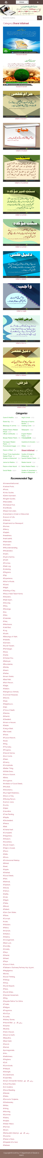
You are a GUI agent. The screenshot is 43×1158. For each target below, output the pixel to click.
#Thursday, (7, 747)
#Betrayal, (7, 661)
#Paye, (5, 961)
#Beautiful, (7, 1038)
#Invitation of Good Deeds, (13, 784)
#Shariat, (6, 955)
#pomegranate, (8, 1050)
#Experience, (8, 578)
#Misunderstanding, (10, 548)
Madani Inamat (26, 462)
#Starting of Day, (9, 591)
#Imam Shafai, (8, 676)
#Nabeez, (6, 1145)
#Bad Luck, (7, 943)
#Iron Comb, (7, 756)
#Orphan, (6, 1026)
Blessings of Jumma (9, 425)
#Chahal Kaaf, (8, 830)
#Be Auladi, (7, 732)
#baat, (5, 866)
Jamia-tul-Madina (9, 462)
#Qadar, (6, 725)
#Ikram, (6, 1130)
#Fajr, (5, 575)
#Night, (5, 587)
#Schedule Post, (9, 505)
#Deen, (5, 759)
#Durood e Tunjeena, (10, 1099)
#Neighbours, (8, 704)
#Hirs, (5, 1053)
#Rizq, (5, 606)
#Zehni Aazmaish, (9, 496)
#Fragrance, (7, 1010)
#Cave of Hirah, (8, 964)
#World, (6, 888)
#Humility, (6, 946)
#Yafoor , (6, 891)
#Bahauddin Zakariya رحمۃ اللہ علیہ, (16, 1133)
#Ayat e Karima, (9, 557)
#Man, (5, 615)
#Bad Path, (7, 679)
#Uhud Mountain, (9, 1084)
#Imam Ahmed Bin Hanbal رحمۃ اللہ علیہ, (18, 1081)
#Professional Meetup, (11, 860)
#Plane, (5, 915)
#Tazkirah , (7, 885)
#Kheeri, (6, 958)
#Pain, (5, 879)
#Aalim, (6, 554)
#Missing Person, (9, 799)
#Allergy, (6, 980)
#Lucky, (6, 805)
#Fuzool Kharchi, (9, 738)
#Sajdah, (6, 532)
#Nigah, (6, 900)
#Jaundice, (7, 811)
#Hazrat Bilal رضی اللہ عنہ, (12, 1023)
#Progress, (7, 750)
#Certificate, (7, 508)
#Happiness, (7, 836)
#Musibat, (6, 787)
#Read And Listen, (9, 511)
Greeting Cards (26, 425)
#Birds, (5, 778)
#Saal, (5, 701)
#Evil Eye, (6, 1013)
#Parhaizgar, (7, 649)
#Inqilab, (6, 1121)
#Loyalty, (6, 1017)
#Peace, (6, 823)
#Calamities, (7, 1078)
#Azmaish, (7, 545)
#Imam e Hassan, (9, 722)
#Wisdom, (7, 839)
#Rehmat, (6, 882)
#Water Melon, (8, 1124)
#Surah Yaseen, (8, 646)
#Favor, (5, 851)
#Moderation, (8, 551)
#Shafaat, (6, 872)
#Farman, (6, 1127)
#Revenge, (7, 609)
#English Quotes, (9, 499)
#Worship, (7, 603)
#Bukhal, (6, 1029)
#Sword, (6, 1044)
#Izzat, (5, 741)
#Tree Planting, (8, 814)
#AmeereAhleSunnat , (11, 483)
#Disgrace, (7, 572)
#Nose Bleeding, (9, 1090)
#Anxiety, (6, 949)
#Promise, (6, 563)
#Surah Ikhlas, (8, 992)
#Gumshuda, (8, 1066)
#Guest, (6, 585)
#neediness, (7, 535)
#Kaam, (6, 670)
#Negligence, (8, 971)
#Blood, (6, 906)
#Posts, (5, 489)
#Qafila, (6, 894)
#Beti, (5, 826)
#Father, (6, 673)
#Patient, (6, 909)
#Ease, (5, 652)
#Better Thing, (8, 768)
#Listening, (7, 569)
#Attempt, (6, 520)
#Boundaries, (8, 664)
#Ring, (5, 998)
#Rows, (6, 857)
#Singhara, (7, 1059)
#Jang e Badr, (8, 728)
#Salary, (6, 1118)
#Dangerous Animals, (11, 692)
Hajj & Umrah (26, 417)
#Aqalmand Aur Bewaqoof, (13, 523)
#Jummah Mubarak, (10, 695)
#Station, (6, 689)
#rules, (5, 921)
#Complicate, (8, 765)
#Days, (5, 952)
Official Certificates (9, 434)
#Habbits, (6, 640)
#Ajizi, (5, 707)
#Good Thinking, (9, 977)
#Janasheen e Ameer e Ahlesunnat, (16, 514)
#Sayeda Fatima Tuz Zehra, (13, 1001)
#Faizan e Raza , (9, 1139)
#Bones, (6, 974)
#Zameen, (6, 643)
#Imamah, (6, 931)
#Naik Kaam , (8, 600)
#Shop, (5, 983)
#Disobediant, (8, 820)
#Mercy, (6, 529)
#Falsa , (6, 989)
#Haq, (5, 621)
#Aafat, (5, 655)
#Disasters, (7, 597)
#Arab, (5, 897)
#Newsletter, (7, 502)
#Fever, (5, 735)
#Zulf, (5, 1062)
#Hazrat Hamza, (9, 753)
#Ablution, (7, 925)
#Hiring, (6, 1108)
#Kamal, (6, 1047)
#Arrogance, (7, 781)
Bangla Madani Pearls (10, 438)
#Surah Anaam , (9, 845)
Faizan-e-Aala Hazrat (10, 466)
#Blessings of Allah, (10, 637)
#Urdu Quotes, (8, 493)
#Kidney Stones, (9, 1020)
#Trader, (6, 1004)
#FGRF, (5, 560)
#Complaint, (7, 833)
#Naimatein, (7, 542)
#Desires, (6, 713)
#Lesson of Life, (9, 517)
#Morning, (6, 1112)
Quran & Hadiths (8, 417)
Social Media (7, 470)
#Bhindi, (6, 863)
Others (24, 446)
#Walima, (6, 937)
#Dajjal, (5, 686)
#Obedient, (7, 719)
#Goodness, (7, 842)
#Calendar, (7, 618)
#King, (5, 744)
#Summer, (7, 1115)
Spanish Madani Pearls (29, 458)
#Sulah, (6, 633)
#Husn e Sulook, (9, 774)
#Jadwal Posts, (8, 486)
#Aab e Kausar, (8, 1032)
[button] (3, 10)
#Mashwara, (7, 624)
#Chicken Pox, (8, 658)
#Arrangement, (8, 940)
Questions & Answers (28, 442)
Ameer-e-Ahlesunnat (10, 458)
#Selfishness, (8, 1056)
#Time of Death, (9, 710)
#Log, (5, 630)
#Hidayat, (6, 1069)
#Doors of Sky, (8, 796)
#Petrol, (6, 928)
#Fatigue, (6, 1007)
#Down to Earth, (9, 1035)
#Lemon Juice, (8, 802)
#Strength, (7, 1072)
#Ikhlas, (6, 1105)
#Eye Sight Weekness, (11, 793)
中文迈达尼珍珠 (26, 438)
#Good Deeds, (8, 876)
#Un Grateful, (8, 1087)
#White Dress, (8, 771)
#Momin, (6, 698)
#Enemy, (6, 762)
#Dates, (6, 1096)
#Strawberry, (8, 790)
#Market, (6, 1093)
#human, (6, 526)
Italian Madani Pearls (28, 466)
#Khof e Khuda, (8, 581)
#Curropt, (6, 918)
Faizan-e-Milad (8, 450)
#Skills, (5, 854)
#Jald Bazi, (7, 627)
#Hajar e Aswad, (9, 848)
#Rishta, (6, 667)
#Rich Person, (8, 683)
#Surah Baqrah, (9, 986)
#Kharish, (6, 716)
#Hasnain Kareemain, (11, 995)
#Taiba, (5, 903)
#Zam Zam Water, (9, 912)
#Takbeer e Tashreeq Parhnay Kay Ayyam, (18, 967)
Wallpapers (25, 430)
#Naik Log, (7, 566)
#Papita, (6, 817)
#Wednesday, (8, 1102)
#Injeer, (5, 808)
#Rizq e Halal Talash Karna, (13, 594)
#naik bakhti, (7, 539)
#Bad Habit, (7, 1041)
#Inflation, (6, 934)
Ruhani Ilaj (6, 421)
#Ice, (5, 612)
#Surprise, (7, 1136)
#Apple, (6, 869)
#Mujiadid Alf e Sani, (10, 1142)
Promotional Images (9, 446)
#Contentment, (8, 1075)
